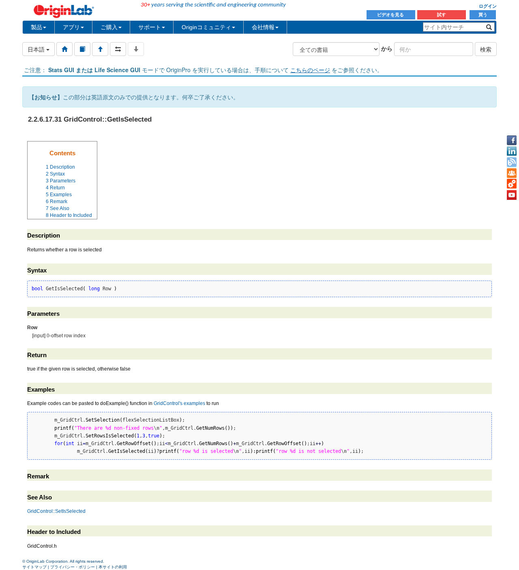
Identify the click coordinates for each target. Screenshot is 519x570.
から (386, 48)
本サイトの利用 (113, 567)
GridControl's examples (179, 403)
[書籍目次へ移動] (82, 49)
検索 (485, 49)
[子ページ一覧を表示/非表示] (136, 49)
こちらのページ (310, 70)
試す (441, 14)
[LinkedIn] (511, 151)
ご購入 (109, 27)
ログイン (488, 6)
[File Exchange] (511, 184)
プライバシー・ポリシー (72, 567)
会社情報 (263, 27)
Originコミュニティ (206, 27)
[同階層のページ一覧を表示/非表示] (118, 49)
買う (482, 14)
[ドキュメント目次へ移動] (64, 49)
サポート (149, 27)
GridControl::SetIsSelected (56, 511)
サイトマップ (34, 567)
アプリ (71, 27)
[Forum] (511, 173)
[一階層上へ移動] (100, 49)
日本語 (37, 49)
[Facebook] (511, 140)
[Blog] (511, 162)
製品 (36, 27)
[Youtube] (511, 195)
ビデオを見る (391, 14)
